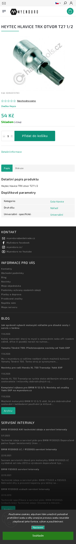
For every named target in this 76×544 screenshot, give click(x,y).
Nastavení (38, 527)
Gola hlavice (57, 201)
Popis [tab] (7, 168)
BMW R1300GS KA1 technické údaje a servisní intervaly (34, 429)
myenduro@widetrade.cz (21, 238)
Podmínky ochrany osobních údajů (21, 290)
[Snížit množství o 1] (3, 136)
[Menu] (4, 10)
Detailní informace (11, 151)
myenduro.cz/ (15, 247)
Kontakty (6, 268)
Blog (4, 277)
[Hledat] (65, 3)
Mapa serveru (9, 307)
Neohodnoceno (26, 101)
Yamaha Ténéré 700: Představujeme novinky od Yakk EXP (35, 347)
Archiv (8, 410)
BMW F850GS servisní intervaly (20, 469)
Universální (56, 214)
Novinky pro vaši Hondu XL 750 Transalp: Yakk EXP (32, 367)
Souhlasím (38, 536)
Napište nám (8, 302)
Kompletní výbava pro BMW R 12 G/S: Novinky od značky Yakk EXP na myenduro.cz (35, 389)
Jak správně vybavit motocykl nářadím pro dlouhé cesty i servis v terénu (35, 326)
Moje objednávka (11, 285)
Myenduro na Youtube (19, 251)
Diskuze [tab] (19, 168)
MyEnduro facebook (18, 242)
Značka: (8, 106)
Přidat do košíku (35, 136)
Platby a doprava (11, 294)
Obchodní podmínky (12, 273)
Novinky (6, 281)
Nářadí (54, 208)
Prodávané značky (12, 298)
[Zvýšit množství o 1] (11, 136)
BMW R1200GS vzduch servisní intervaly (25, 489)
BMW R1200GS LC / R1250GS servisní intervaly (29, 449)
